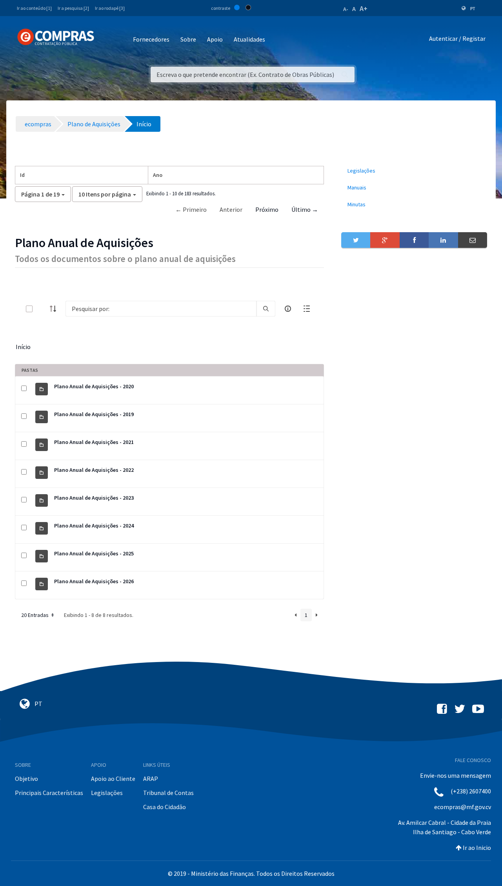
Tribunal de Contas (168, 793)
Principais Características (49, 793)
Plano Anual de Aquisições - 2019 (94, 414)
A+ (363, 8)
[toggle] (42, 309)
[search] (265, 309)
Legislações (107, 793)
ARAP (150, 778)
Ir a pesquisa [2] (73, 8)
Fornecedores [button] (151, 39)
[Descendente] (55, 308)
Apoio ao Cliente (113, 778)
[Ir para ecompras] (55, 37)
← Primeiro (191, 209)
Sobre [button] (188, 39)
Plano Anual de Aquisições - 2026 (94, 581)
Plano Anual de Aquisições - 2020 (94, 386)
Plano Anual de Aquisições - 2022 (94, 469)
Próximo (266, 209)
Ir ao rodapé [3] (110, 8)
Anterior (231, 209)
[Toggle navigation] (105, 40)
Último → (304, 209)
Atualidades (249, 39)
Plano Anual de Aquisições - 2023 (94, 497)
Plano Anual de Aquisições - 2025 (94, 553)
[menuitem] (414, 171)
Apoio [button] (215, 39)
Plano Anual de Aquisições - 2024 (94, 525)
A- (345, 9)
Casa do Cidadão (164, 807)
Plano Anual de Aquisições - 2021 (94, 442)
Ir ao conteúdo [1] (34, 8)
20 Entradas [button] (35, 615)
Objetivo (26, 778)
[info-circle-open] (288, 308)
